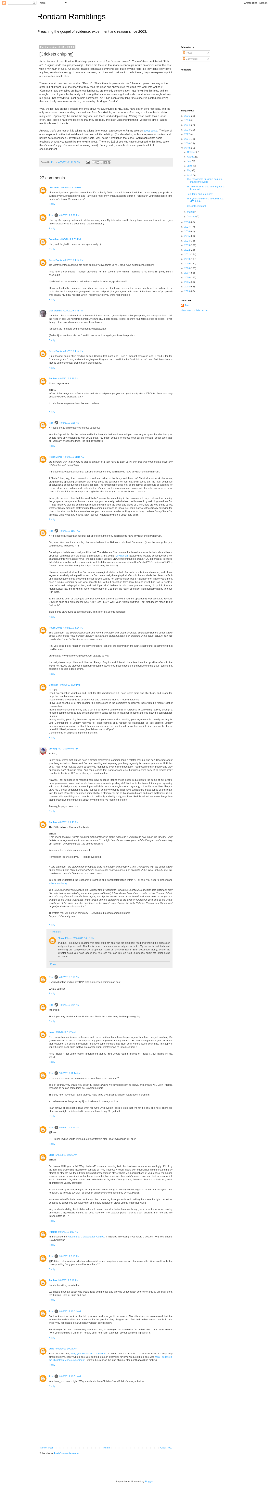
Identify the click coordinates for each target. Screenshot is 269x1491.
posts (154, 130)
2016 (187, 231)
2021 (187, 139)
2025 (187, 120)
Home (106, 1447)
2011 (187, 254)
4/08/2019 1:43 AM (68, 822)
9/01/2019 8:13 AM (69, 1256)
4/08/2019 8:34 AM (69, 1005)
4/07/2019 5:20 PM (69, 684)
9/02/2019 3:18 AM (68, 1280)
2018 (187, 222)
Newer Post (46, 1447)
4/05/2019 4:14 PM (73, 260)
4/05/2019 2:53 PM (70, 239)
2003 (187, 291)
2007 (187, 272)
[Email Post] (87, 162)
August (191, 156)
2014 (187, 240)
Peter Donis (55, 260)
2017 (187, 226)
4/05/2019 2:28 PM (69, 215)
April (190, 175)
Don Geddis (55, 310)
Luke (51, 1032)
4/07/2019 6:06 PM (68, 748)
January (191, 216)
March (190, 211)
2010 (187, 259)
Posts (188, 52)
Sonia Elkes (64, 938)
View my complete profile (194, 310)
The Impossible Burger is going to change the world (205, 180)
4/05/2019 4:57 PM (73, 351)
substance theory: (58, 883)
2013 (187, 245)
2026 (187, 116)
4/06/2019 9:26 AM (69, 422)
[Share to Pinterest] (109, 162)
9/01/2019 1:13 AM (68, 1232)
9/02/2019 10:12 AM (70, 1311)
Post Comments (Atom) (66, 1453)
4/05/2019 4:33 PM (73, 310)
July (189, 161)
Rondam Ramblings (71, 16)
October (191, 152)
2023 (187, 129)
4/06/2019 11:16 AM (73, 457)
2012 (187, 249)
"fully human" (122, 555)
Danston (53, 684)
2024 (187, 125)
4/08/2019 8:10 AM (69, 977)
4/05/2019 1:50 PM (70, 187)
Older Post (166, 1447)
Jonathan (54, 187)
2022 (187, 134)
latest (147, 130)
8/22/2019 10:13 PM (83, 938)
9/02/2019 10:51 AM (70, 1376)
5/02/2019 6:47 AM (66, 1032)
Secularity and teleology (199, 194)
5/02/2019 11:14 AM (70, 1073)
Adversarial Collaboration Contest (86, 1236)
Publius (53, 378)
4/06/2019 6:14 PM (73, 627)
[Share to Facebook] (105, 162)
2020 (187, 143)
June (190, 166)
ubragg (53, 748)
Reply (52, 204)
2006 (187, 277)
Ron (51, 215)
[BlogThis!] (98, 162)
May (189, 170)
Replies (56, 931)
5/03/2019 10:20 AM (66, 1155)
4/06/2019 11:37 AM (70, 531)
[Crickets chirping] (196, 206)
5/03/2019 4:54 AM (69, 1127)
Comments (191, 58)
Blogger (149, 1481)
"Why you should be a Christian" (88, 1353)
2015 (187, 236)
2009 (187, 263)
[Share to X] (102, 162)
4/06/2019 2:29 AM (68, 378)
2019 (187, 148)
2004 (187, 286)
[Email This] (94, 162)
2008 (187, 268)
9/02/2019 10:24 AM (66, 1348)
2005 (187, 282)
